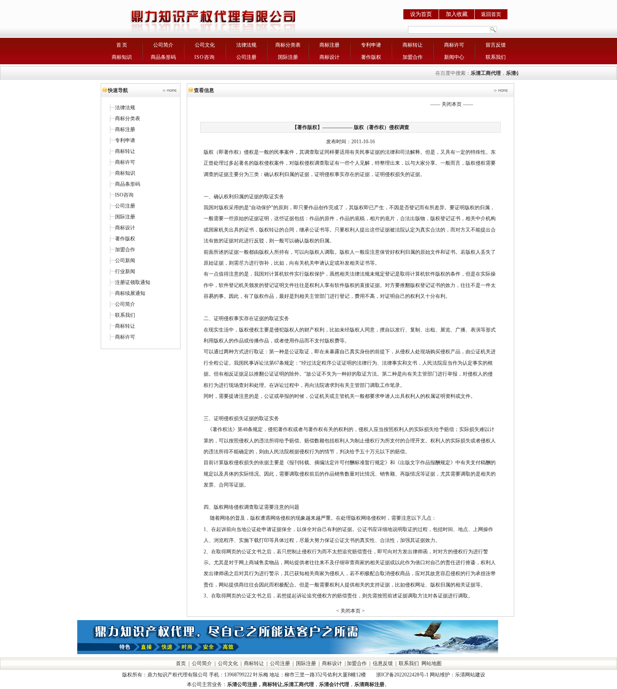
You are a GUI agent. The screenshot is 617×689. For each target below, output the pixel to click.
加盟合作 (413, 57)
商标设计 (329, 57)
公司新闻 (125, 260)
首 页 (121, 45)
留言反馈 (496, 45)
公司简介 (163, 45)
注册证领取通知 (132, 282)
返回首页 (491, 14)
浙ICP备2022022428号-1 (402, 675)
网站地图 (431, 663)
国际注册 (288, 57)
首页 (181, 663)
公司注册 (246, 57)
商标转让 (413, 45)
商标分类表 (288, 45)
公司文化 (205, 45)
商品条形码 (163, 57)
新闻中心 (454, 57)
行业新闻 (125, 271)
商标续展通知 (130, 293)
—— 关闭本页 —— (451, 104)
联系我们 (496, 57)
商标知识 (122, 57)
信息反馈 (383, 663)
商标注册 (329, 45)
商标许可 (454, 45)
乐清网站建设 (470, 675)
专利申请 (371, 45)
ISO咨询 (204, 57)
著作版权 (371, 57)
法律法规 (246, 45)
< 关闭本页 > (350, 611)
